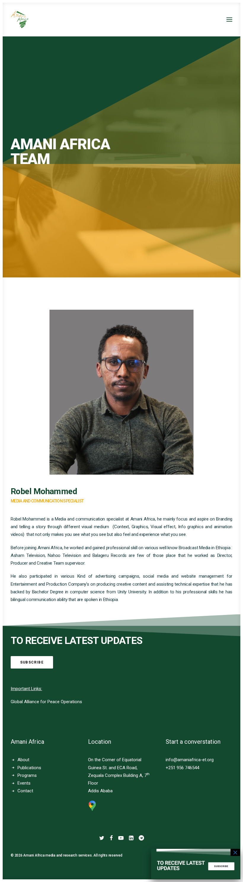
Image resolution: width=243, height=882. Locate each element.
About (23, 759)
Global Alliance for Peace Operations (46, 701)
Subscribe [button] (32, 662)
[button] (229, 19)
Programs (27, 775)
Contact (25, 790)
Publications (29, 767)
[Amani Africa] (19, 19)
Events (24, 783)
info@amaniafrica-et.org (190, 759)
